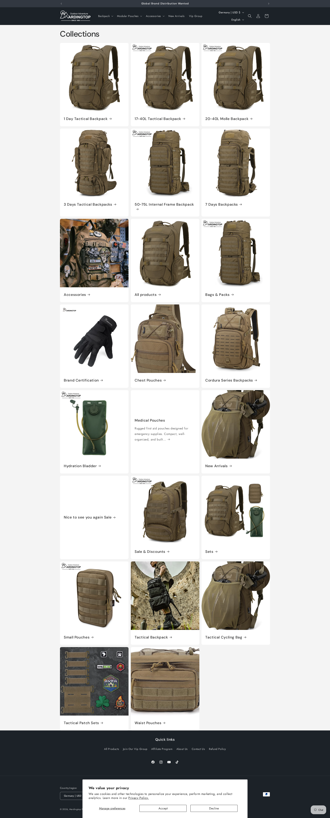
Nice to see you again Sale (88, 517)
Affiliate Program (161, 749)
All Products (111, 749)
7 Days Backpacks (221, 204)
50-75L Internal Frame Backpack (164, 204)
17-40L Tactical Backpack (158, 119)
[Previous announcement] (61, 3)
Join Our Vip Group (135, 749)
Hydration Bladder (80, 466)
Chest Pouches (148, 380)
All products (146, 294)
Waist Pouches (148, 723)
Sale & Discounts (150, 551)
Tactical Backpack (151, 637)
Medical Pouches (150, 420)
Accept (163, 808)
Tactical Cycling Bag (223, 637)
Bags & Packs (217, 294)
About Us (182, 749)
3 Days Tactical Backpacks (88, 204)
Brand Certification (81, 380)
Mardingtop (75, 809)
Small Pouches (77, 637)
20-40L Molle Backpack (226, 119)
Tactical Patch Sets (81, 723)
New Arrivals (216, 466)
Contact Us (198, 749)
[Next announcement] (268, 3)
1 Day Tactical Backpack (86, 119)
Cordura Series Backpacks (229, 380)
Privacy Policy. (138, 798)
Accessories (75, 294)
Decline (214, 808)
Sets (209, 551)
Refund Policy (217, 749)
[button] (105, 16)
